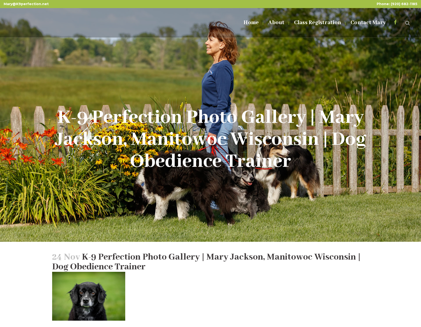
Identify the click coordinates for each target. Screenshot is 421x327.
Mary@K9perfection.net (26, 4)
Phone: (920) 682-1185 (397, 4)
